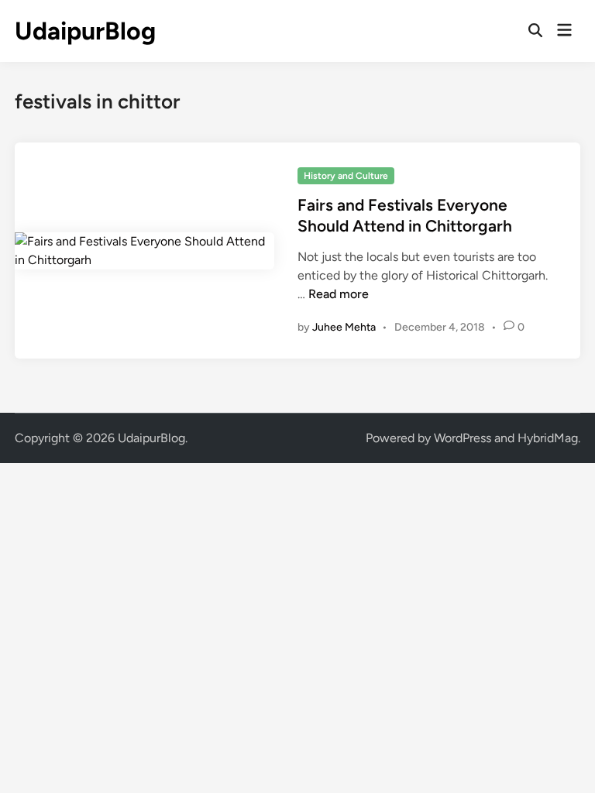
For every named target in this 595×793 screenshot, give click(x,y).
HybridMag (548, 438)
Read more (338, 294)
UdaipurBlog (85, 31)
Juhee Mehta (344, 327)
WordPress (462, 438)
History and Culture (346, 175)
